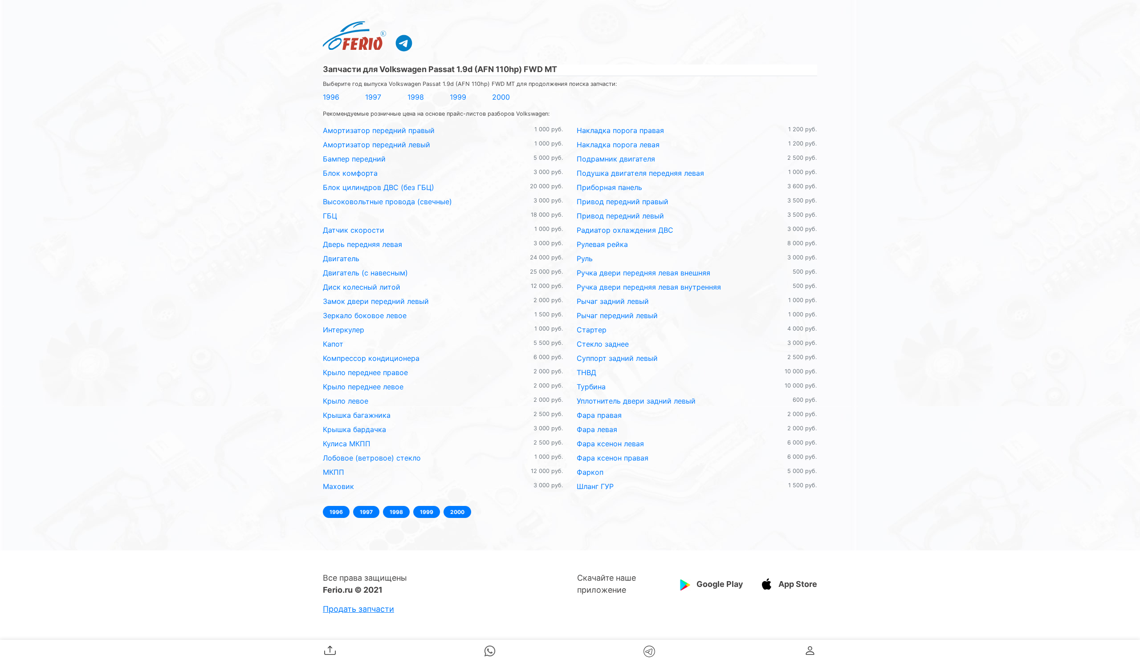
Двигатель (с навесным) (365, 272)
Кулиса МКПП (346, 443)
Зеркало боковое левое (365, 315)
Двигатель (341, 258)
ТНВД (586, 372)
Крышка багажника (357, 415)
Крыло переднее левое (363, 386)
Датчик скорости (353, 230)
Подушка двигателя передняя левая (640, 173)
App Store (797, 584)
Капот (333, 344)
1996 (331, 97)
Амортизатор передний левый (376, 144)
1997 (373, 97)
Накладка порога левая (618, 144)
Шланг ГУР (595, 486)
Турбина (591, 386)
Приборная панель (609, 187)
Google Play (719, 584)
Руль (585, 258)
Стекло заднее (603, 344)
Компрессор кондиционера (371, 358)
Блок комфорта (350, 173)
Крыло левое (345, 400)
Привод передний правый (622, 201)
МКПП (333, 472)
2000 (501, 97)
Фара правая (599, 415)
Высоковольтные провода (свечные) (387, 201)
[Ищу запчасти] (404, 42)
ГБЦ (330, 215)
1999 (458, 97)
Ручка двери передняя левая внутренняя (649, 287)
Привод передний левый (620, 215)
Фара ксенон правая (612, 457)
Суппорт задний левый (617, 358)
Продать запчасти (358, 609)
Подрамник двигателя (616, 158)
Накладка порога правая (620, 130)
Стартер (592, 329)
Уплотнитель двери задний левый (636, 400)
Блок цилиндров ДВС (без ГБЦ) (378, 187)
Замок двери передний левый (376, 301)
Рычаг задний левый (613, 301)
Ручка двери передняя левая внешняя (643, 272)
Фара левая (597, 429)
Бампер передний (354, 158)
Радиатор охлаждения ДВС (625, 230)
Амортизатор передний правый (379, 130)
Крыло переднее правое (365, 372)
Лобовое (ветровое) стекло (372, 457)
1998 (415, 97)
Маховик (338, 486)
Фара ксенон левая (610, 443)
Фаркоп (590, 472)
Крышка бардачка (354, 429)
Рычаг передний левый (617, 315)
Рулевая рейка (602, 244)
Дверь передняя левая (362, 244)
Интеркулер (343, 329)
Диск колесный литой (361, 287)
